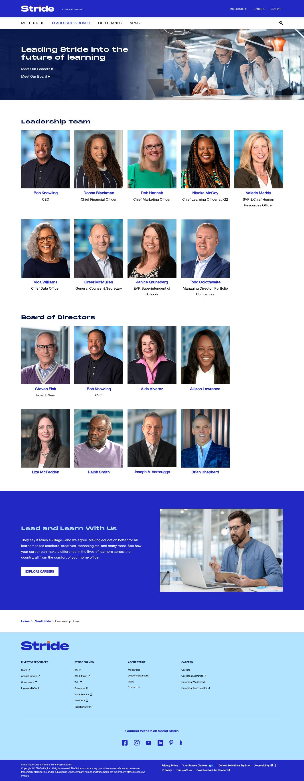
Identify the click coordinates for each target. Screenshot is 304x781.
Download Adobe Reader (212, 770)
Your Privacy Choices (194, 765)
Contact (277, 9)
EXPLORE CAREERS (39, 571)
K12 (76, 670)
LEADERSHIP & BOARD (71, 23)
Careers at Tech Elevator (194, 688)
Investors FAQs (29, 688)
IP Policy (167, 770)
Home (25, 621)
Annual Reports (29, 676)
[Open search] (281, 23)
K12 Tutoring (81, 676)
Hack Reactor (82, 694)
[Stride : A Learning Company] (52, 9)
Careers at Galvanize (192, 676)
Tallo (77, 682)
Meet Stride (43, 621)
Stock (24, 670)
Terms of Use (184, 770)
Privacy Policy (170, 765)
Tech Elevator (82, 706)
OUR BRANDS (110, 23)
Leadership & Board (138, 675)
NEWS (135, 23)
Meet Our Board (34, 76)
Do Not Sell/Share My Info (234, 765)
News (131, 681)
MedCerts (80, 700)
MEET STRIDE (32, 23)
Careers (259, 9)
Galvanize (80, 688)
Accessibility (262, 765)
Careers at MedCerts (192, 682)
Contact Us (134, 687)
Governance (27, 682)
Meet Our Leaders (35, 69)
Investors (237, 9)
